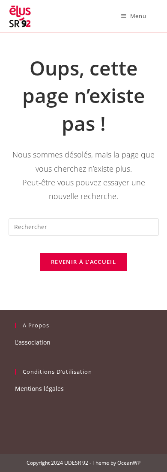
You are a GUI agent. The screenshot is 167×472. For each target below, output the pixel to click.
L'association (33, 342)
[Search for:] (153, 16)
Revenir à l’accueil (83, 262)
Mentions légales (39, 388)
